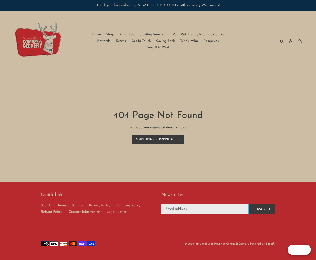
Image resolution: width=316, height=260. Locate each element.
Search (46, 205)
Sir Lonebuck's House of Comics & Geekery (222, 243)
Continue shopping (154, 139)
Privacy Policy (99, 205)
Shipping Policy (128, 205)
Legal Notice (117, 212)
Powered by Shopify (262, 243)
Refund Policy (51, 212)
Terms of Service (70, 205)
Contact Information (84, 212)
